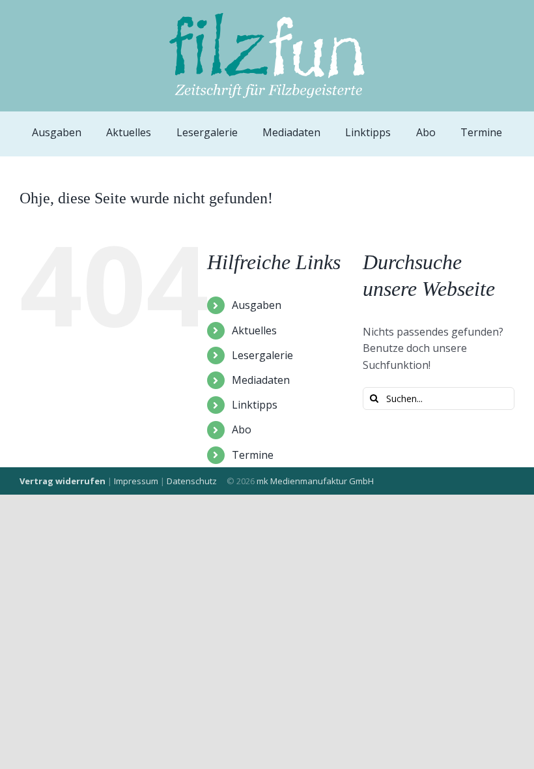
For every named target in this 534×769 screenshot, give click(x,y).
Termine (253, 455)
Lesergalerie (262, 355)
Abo (241, 429)
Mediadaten (261, 380)
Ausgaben (256, 305)
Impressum (136, 481)
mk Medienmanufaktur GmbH (315, 481)
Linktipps (254, 405)
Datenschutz (192, 481)
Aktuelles (254, 330)
